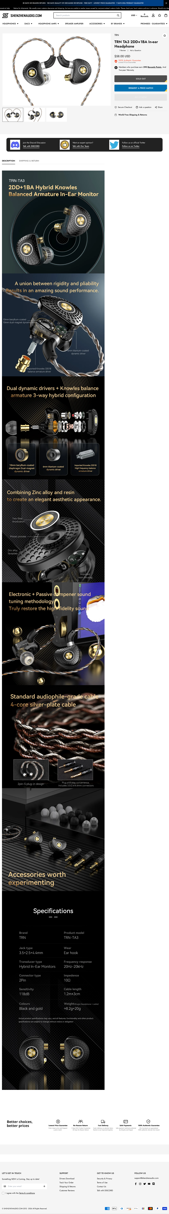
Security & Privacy (104, 1178)
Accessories (95, 23)
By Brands (116, 23)
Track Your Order (66, 1182)
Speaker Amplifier (74, 23)
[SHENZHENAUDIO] (22, 15)
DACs (27, 23)
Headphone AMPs (47, 23)
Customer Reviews (67, 1190)
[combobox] (87, 15)
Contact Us (101, 1186)
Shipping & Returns (67, 1186)
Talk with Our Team (81, 146)
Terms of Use (102, 1182)
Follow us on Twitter (130, 146)
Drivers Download (67, 1178)
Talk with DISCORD (31, 146)
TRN (116, 35)
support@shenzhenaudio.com (146, 1178)
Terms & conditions (27, 1193)
